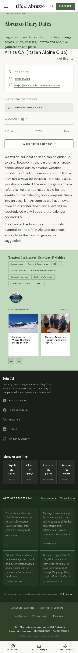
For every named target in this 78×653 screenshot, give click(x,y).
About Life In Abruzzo (22, 607)
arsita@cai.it (22, 79)
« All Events (65, 58)
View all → (65, 309)
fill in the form (25, 235)
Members (58, 615)
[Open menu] (6, 6)
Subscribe (65, 6)
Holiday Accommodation (43, 270)
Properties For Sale (20, 283)
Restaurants (16, 264)
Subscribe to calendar (37, 143)
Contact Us (21, 615)
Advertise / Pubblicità (51, 607)
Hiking (56, 264)
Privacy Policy (40, 615)
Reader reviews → (49, 498)
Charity (39, 283)
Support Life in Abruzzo (20, 631)
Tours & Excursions (38, 264)
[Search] (52, 6)
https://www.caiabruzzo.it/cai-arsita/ (37, 85)
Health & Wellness (43, 277)
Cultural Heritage (19, 277)
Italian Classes (18, 270)
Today (39, 130)
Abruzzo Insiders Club (44, 627)
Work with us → (67, 498)
